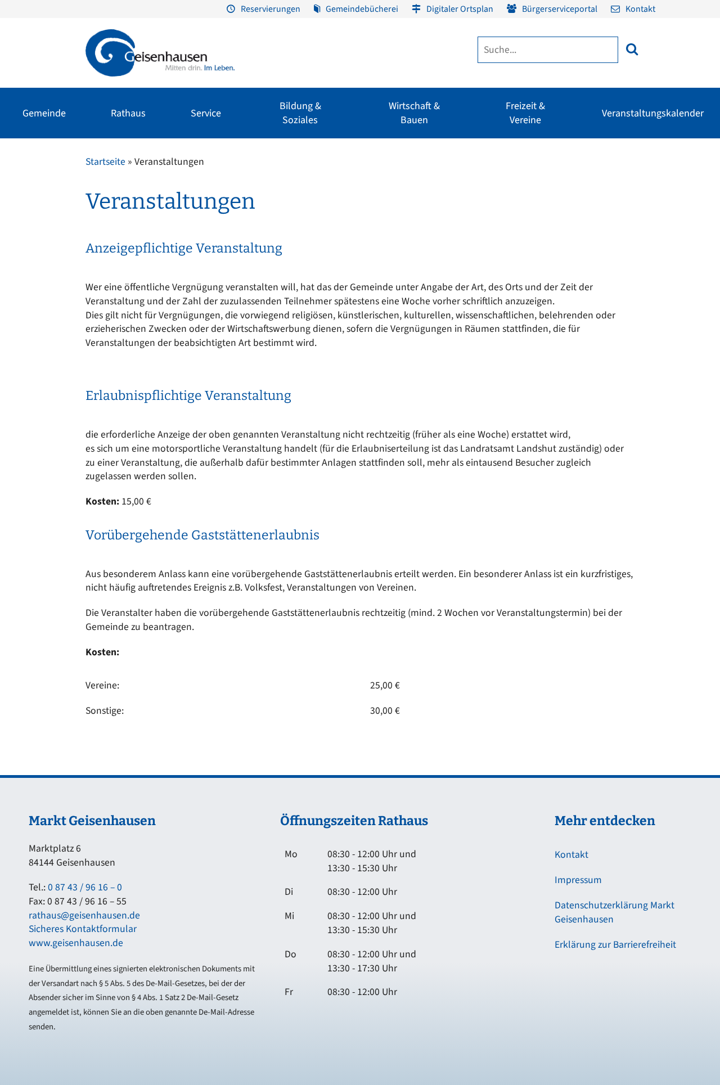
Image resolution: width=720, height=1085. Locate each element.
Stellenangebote (39, 274)
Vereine (102, 213)
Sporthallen (110, 193)
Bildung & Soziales (300, 113)
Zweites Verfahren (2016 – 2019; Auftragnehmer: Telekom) (283, 210)
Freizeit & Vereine (525, 113)
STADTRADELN (115, 233)
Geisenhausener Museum (273, 172)
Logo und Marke (518, 267)
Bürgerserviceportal (559, 9)
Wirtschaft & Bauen (414, 113)
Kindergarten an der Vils (341, 274)
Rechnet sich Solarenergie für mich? (263, 282)
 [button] (632, 49)
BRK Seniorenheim (613, 172)
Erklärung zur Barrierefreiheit (615, 945)
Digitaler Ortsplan (459, 9)
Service (206, 113)
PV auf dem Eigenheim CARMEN (263, 250)
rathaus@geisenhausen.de (84, 915)
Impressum (578, 880)
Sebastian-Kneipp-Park (550, 193)
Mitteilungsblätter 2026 (562, 241)
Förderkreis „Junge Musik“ (415, 172)
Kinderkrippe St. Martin (340, 253)
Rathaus (128, 113)
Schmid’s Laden (398, 193)
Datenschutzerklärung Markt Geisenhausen (614, 912)
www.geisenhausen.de (76, 943)
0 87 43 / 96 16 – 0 (85, 887)
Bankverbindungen (43, 294)
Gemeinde (44, 113)
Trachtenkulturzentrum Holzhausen (411, 219)
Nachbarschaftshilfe (615, 213)
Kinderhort (319, 314)
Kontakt (640, 9)
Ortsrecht (27, 253)
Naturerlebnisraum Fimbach (559, 172)
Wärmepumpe (249, 307)
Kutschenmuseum (261, 193)
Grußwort (27, 172)
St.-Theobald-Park (542, 213)
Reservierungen (270, 9)
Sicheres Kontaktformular (83, 929)
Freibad (102, 172)
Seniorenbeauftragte (616, 233)
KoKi (589, 193)
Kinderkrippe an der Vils (340, 294)
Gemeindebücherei (362, 9)
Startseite (105, 162)
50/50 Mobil (601, 253)
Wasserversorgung (659, 274)
